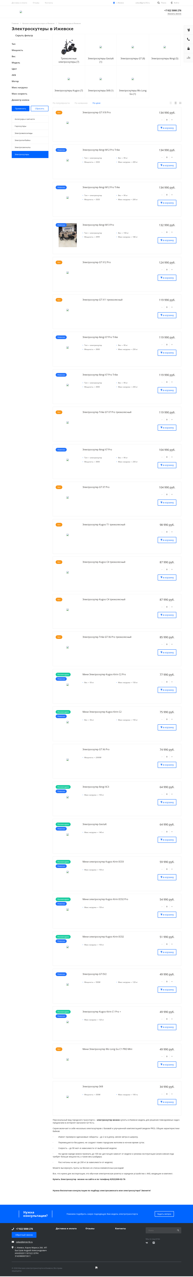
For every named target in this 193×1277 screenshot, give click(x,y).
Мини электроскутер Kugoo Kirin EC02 (103, 936)
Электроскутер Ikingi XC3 (96, 786)
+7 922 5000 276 (172, 10)
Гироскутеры (20, 126)
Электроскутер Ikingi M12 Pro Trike (101, 149)
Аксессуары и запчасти (25, 119)
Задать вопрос (164, 1214)
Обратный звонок (24, 1235)
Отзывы (36, 3)
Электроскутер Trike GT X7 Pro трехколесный (107, 412)
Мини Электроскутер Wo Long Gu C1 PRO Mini (107, 1049)
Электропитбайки (22, 140)
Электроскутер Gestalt (95, 824)
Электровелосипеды (23, 133)
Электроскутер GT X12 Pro (97, 262)
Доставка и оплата (19, 3)
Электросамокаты (23, 147)
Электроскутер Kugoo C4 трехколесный (104, 562)
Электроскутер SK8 (93, 1086)
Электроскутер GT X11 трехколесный (102, 299)
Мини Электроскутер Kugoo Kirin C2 (102, 711)
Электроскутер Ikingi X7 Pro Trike (100, 337)
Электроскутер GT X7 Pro (96, 487)
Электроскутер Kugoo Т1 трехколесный (104, 524)
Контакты (49, 3)
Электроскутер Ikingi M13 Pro (98, 224)
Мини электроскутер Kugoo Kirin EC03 (103, 861)
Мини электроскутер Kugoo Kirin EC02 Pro (105, 899)
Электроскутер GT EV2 (95, 974)
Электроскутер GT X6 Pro (96, 749)
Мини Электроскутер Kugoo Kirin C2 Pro (104, 674)
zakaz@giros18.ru (142, 3)
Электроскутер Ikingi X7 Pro (97, 449)
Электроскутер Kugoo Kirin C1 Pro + (102, 1011)
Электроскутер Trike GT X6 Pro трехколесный (107, 636)
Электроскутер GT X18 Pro (97, 112)
